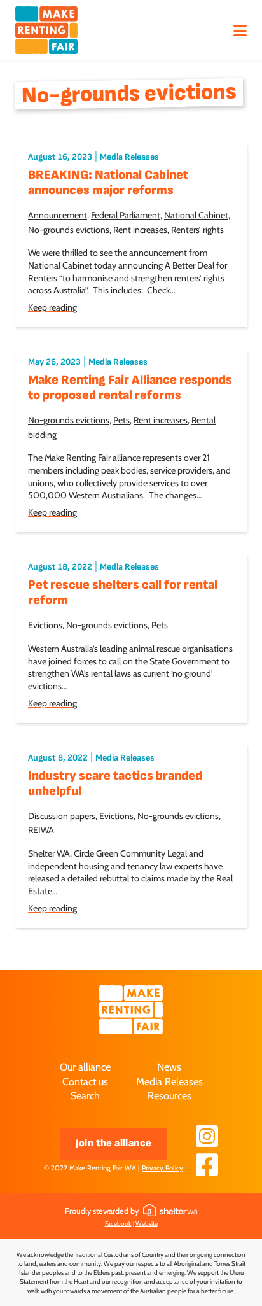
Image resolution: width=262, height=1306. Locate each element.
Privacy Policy (162, 1167)
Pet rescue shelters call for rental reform (122, 592)
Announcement (57, 215)
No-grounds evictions (68, 229)
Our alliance (85, 1066)
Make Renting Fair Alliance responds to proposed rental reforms (130, 387)
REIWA (41, 830)
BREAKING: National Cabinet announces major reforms (108, 182)
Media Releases (129, 156)
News (169, 1066)
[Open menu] (240, 30)
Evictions (45, 625)
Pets (121, 420)
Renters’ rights (197, 229)
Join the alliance (114, 1143)
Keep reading (52, 307)
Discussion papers (61, 816)
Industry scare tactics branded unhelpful (115, 783)
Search (85, 1095)
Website (146, 1223)
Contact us (85, 1081)
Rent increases (140, 229)
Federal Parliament (125, 215)
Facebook (118, 1223)
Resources (169, 1095)
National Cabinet (196, 215)
